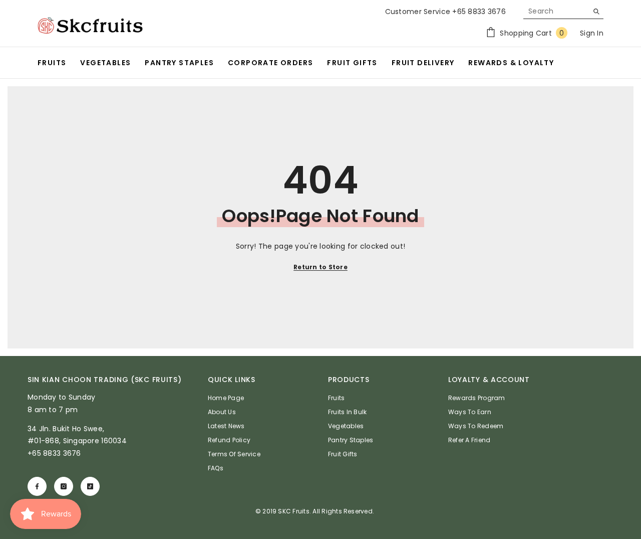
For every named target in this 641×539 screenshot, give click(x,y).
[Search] (563, 11)
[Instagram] (63, 486)
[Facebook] (37, 486)
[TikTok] (90, 486)
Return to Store (320, 267)
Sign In (591, 33)
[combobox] (555, 11)
